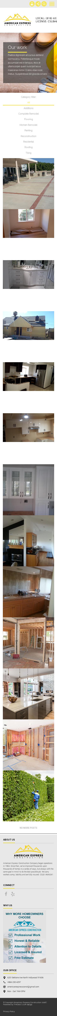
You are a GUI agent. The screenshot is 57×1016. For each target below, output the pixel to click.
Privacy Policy (9, 1011)
